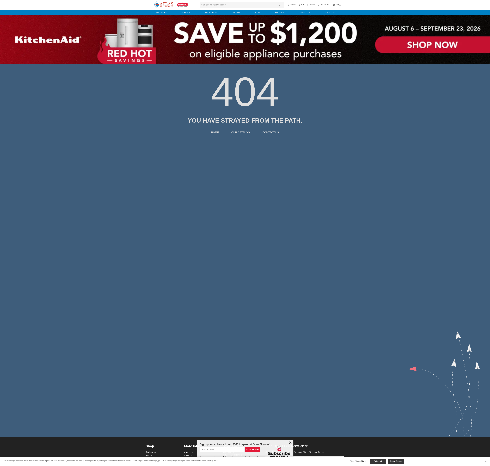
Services (279, 12)
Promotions (211, 12)
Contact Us (304, 12)
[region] (245, 461)
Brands (236, 12)
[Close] (486, 461)
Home (215, 132)
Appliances (161, 12)
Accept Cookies (396, 461)
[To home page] (171, 4)
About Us (329, 12)
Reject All (378, 461)
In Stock (186, 12)
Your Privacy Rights (358, 461)
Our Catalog (240, 132)
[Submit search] (279, 5)
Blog (257, 12)
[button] (288, 4)
